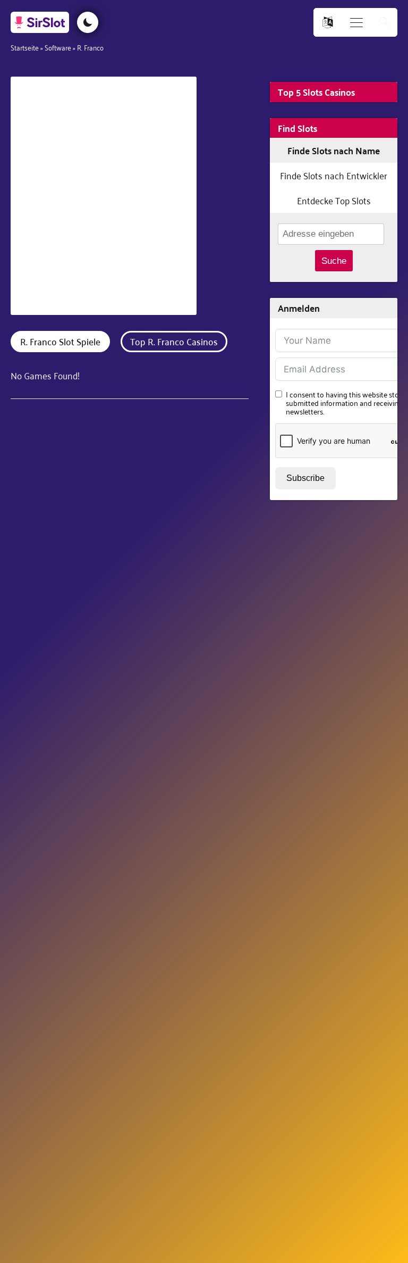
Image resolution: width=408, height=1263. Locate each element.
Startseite (25, 47)
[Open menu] (356, 22)
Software (58, 47)
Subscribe (305, 478)
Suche (333, 261)
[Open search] (384, 22)
